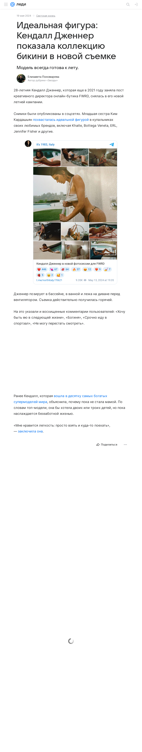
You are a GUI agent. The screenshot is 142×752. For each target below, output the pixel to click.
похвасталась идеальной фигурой (61, 120)
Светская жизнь (45, 15)
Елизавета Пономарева (43, 76)
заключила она (30, 431)
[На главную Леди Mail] (20, 4)
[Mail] (12, 4)
